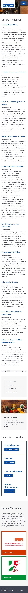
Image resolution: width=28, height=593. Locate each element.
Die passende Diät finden (10, 252)
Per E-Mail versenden (12, 392)
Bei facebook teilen (12, 381)
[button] (24, 3)
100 (17, 371)
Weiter (7, 426)
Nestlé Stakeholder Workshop (12, 166)
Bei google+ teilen (12, 388)
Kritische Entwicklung (9, 25)
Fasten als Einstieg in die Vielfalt (13, 136)
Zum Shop (8, 475)
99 (15, 371)
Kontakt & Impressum (5, 588)
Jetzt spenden (10, 462)
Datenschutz (12, 588)
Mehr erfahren (10, 491)
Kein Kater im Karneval (9, 282)
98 (12, 371)
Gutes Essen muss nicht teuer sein (13, 72)
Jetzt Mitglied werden (12, 449)
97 (9, 371)
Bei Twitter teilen (11, 385)
